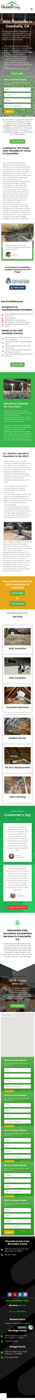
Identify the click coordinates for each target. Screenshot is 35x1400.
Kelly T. (18, 855)
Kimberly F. (21, 895)
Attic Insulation (17, 648)
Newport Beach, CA (21, 857)
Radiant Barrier (17, 738)
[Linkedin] (20, 1294)
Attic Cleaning (17, 796)
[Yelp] (15, 1294)
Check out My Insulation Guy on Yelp (17, 1396)
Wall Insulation (17, 677)
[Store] (25, 1294)
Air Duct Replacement (17, 767)
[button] (31, 8)
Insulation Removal (17, 707)
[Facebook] (9, 1294)
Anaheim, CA (20, 896)
